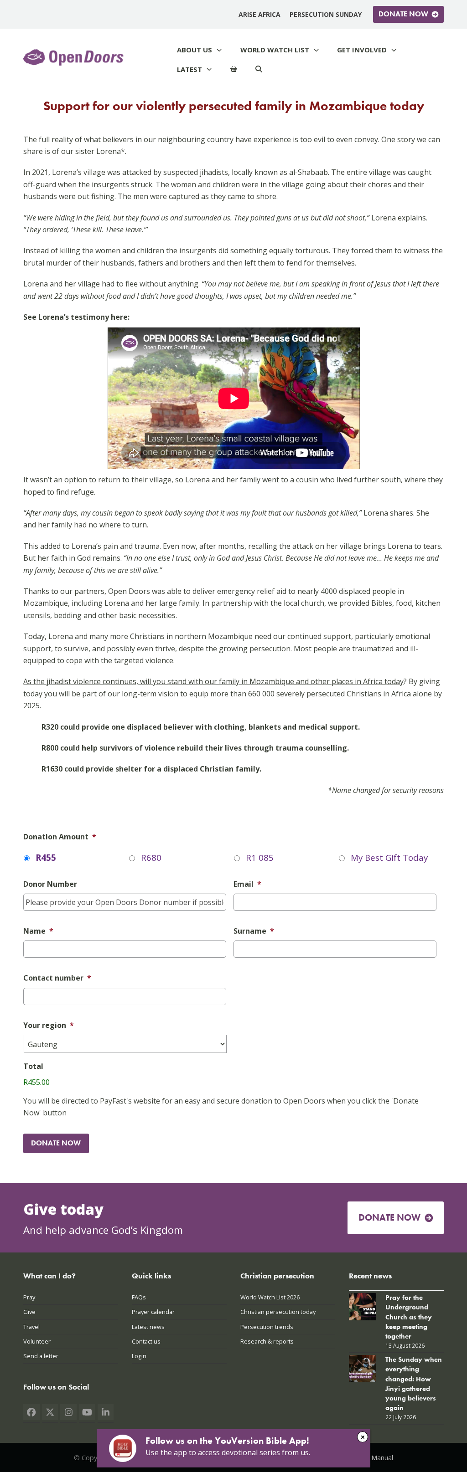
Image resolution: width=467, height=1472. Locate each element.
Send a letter (40, 1356)
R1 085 (260, 857)
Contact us (146, 1341)
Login (139, 1356)
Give (29, 1312)
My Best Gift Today (389, 857)
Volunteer (37, 1341)
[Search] (258, 69)
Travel (31, 1327)
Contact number (57, 978)
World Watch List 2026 (270, 1297)
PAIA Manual (374, 1457)
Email (247, 884)
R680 (151, 857)
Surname (254, 931)
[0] (233, 69)
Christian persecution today (278, 1312)
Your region (48, 1025)
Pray (29, 1297)
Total (33, 1066)
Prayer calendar (153, 1312)
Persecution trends (266, 1327)
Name (38, 931)
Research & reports (267, 1341)
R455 (46, 857)
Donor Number (50, 884)
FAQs (139, 1297)
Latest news (148, 1327)
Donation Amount (59, 837)
